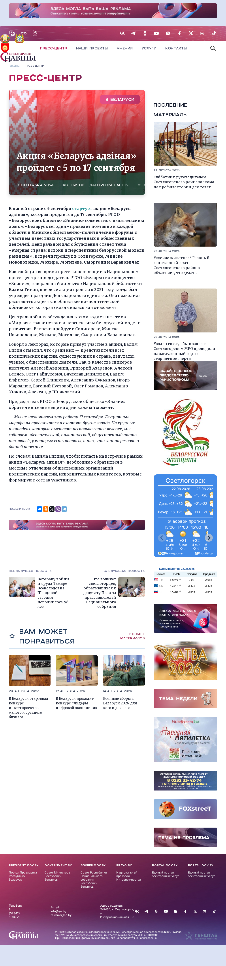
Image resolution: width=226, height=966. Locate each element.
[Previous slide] (162, 538)
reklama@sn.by (61, 915)
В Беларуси (119, 99)
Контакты (176, 48)
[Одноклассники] (45, 509)
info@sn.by (58, 911)
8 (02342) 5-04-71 (14, 913)
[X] (52, 509)
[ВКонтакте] (39, 509)
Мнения (125, 48)
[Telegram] (64, 509)
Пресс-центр (53, 48)
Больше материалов (132, 636)
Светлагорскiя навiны (103, 185)
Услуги (149, 48)
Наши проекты (92, 48)
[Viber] (58, 509)
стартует (82, 208)
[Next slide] (209, 538)
